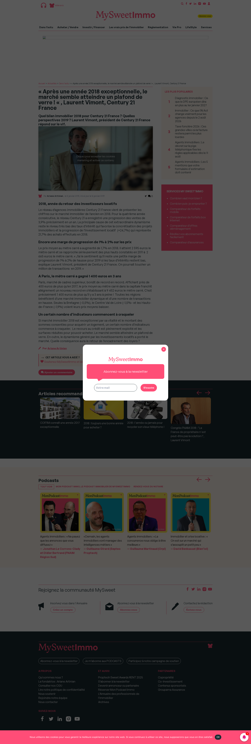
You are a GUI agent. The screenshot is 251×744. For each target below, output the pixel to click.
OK (218, 737)
